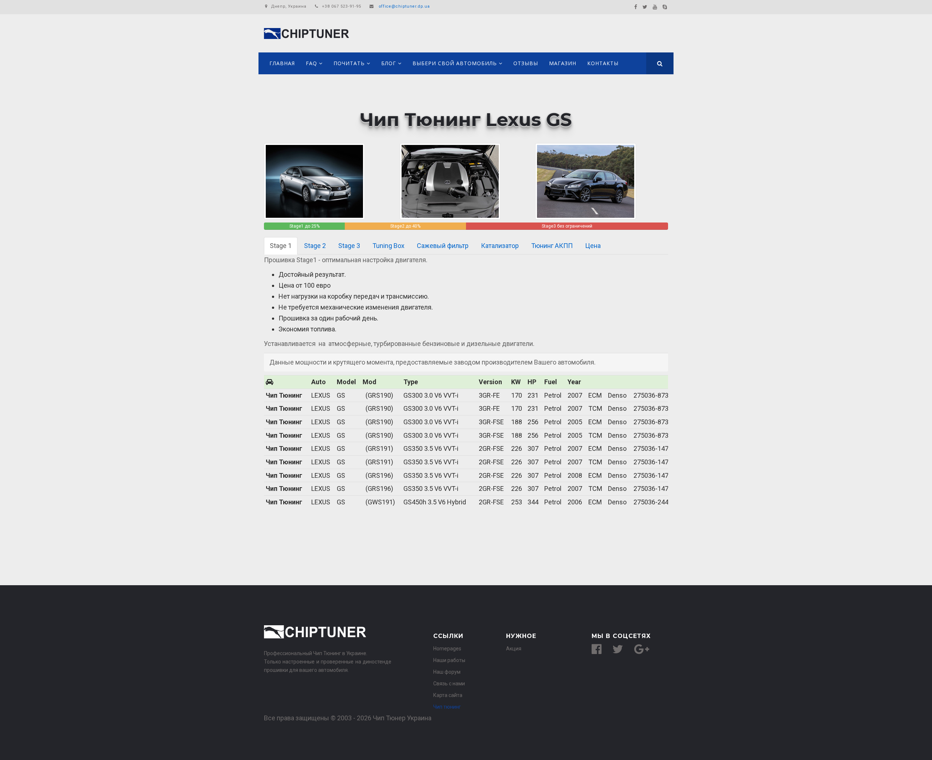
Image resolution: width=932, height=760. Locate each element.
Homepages (447, 648)
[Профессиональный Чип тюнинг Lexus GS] (314, 181)
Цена (593, 245)
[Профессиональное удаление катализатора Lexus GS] (585, 181)
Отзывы (525, 63)
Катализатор (500, 245)
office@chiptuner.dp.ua (404, 6)
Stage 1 (281, 245)
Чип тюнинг (447, 707)
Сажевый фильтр (443, 245)
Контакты (603, 63)
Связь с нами (449, 683)
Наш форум (447, 672)
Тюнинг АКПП (552, 245)
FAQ (311, 63)
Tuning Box (388, 245)
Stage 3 (349, 245)
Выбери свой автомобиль (454, 63)
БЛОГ (388, 63)
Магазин (562, 63)
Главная (282, 63)
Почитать (349, 63)
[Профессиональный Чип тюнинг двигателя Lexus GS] (450, 181)
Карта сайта (447, 695)
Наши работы (449, 660)
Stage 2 (315, 245)
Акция (513, 648)
